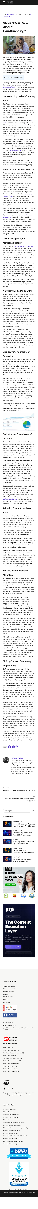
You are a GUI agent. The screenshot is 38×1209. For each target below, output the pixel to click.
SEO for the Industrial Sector (12, 1130)
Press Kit (5, 999)
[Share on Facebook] (9, 746)
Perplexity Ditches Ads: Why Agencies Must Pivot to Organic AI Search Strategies (23, 844)
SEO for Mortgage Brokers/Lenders (14, 1122)
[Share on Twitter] (13, 746)
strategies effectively (10, 87)
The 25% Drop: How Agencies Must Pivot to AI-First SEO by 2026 (24, 826)
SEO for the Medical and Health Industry (15, 1136)
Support (5, 994)
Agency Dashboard (9, 986)
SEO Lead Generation (9, 988)
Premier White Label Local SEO (12, 1058)
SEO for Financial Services (11, 1114)
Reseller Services (8, 991)
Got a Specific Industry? (10, 1143)
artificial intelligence (10, 499)
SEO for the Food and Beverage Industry (15, 1128)
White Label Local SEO (10, 1055)
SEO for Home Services (10, 1117)
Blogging (10, 14)
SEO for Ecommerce (9, 1112)
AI (3, 14)
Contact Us (6, 1002)
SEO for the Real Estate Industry (13, 1141)
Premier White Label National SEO (13, 1053)
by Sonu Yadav (17, 758)
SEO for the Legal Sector (10, 1133)
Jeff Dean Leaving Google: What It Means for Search (22, 860)
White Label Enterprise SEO (11, 1063)
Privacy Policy (13, 1189)
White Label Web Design (10, 1069)
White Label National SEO (11, 1050)
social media (22, 125)
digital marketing (15, 150)
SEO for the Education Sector (12, 1125)
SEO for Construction (9, 1109)
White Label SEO (8, 1047)
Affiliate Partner (7, 996)
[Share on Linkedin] (16, 746)
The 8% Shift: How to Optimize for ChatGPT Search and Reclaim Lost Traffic (23, 852)
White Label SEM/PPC (10, 1066)
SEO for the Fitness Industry (11, 1138)
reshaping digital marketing (24, 246)
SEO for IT (6, 1120)
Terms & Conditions (23, 1189)
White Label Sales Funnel (11, 1071)
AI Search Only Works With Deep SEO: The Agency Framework (22, 835)
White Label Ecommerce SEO (12, 1061)
